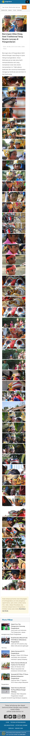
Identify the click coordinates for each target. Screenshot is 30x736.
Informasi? (19, 10)
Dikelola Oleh (4, 10)
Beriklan (11, 728)
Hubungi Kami (19, 728)
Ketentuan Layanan (21, 725)
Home (7, 722)
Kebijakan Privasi (9, 725)
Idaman (10, 10)
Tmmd (14, 10)
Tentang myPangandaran (18, 722)
